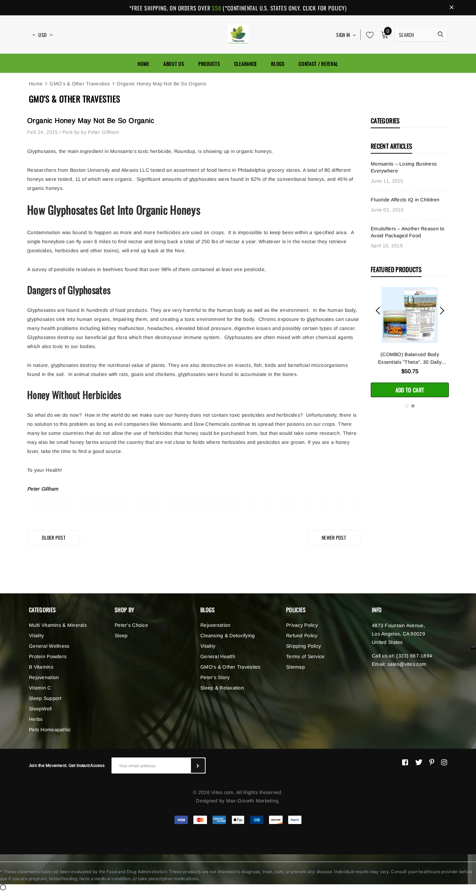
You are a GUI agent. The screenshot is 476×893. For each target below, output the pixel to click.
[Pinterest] (431, 762)
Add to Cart (410, 390)
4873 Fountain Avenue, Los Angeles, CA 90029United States (398, 634)
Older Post (54, 537)
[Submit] (198, 765)
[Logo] (238, 34)
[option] (410, 342)
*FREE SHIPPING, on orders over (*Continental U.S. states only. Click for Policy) (237, 8)
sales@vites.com (406, 664)
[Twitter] (418, 762)
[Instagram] (444, 762)
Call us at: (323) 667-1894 (402, 656)
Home (36, 83)
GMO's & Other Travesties (79, 83)
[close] (451, 7)
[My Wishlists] (368, 35)
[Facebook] (405, 762)
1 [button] (406, 406)
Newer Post (334, 537)
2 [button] (413, 406)
